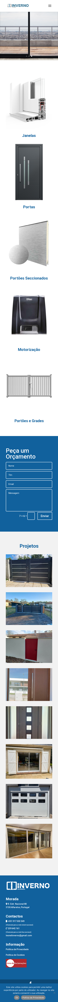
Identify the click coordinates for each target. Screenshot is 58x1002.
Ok (16, 997)
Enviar (45, 516)
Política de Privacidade (17, 949)
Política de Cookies (15, 955)
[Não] (54, 992)
